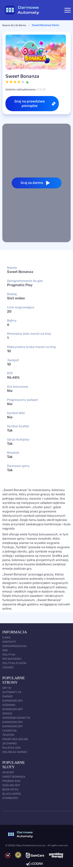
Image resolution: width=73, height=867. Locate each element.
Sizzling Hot (11, 785)
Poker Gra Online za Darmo (15, 741)
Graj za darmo (32, 182)
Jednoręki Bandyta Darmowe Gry (16, 720)
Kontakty (9, 642)
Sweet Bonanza (13, 776)
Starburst (10, 798)
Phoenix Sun (11, 781)
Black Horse (11, 794)
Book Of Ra (10, 789)
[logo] (36, 834)
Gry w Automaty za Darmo (11, 692)
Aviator (8, 772)
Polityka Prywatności (12, 656)
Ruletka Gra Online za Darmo (14, 750)
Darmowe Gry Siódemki (12, 702)
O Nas (6, 637)
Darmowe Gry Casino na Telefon (12, 730)
